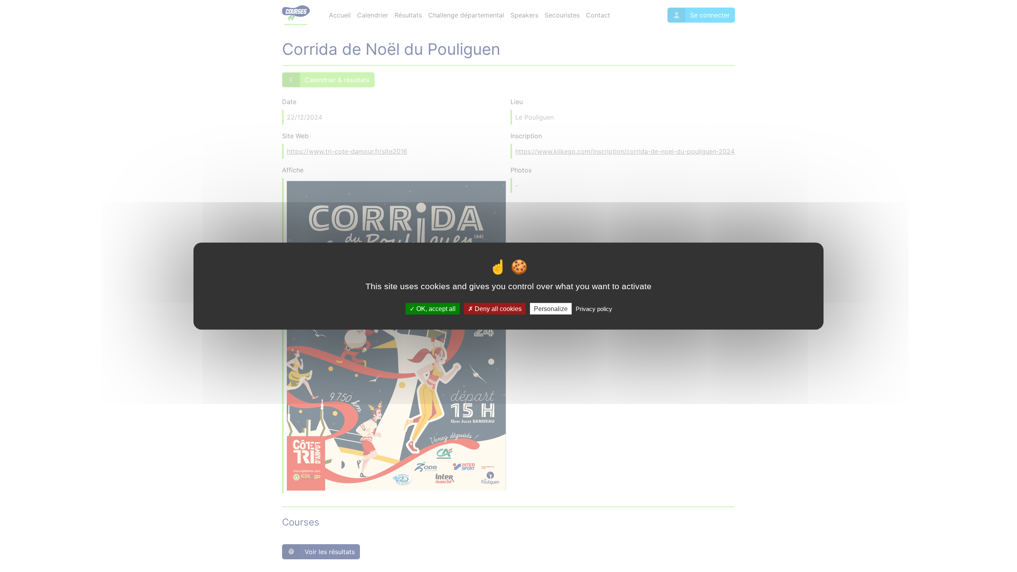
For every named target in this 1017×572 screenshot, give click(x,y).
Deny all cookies (497, 308)
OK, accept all (435, 308)
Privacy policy (594, 308)
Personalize (551, 308)
